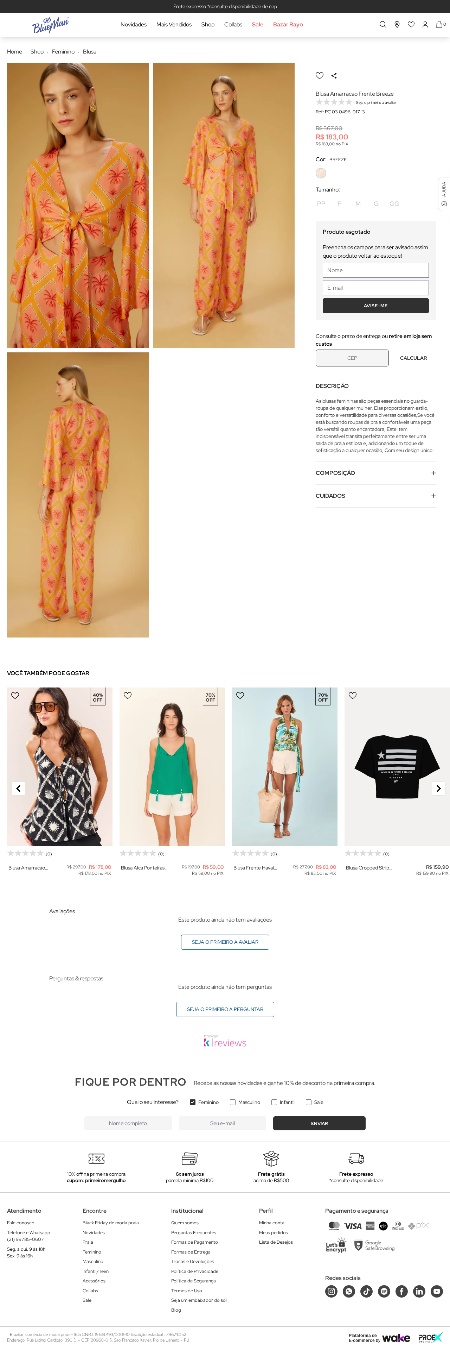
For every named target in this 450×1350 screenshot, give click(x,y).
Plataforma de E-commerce (363, 1338)
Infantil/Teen (96, 1271)
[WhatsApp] (349, 1291)
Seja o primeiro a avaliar (225, 942)
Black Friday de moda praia (111, 1223)
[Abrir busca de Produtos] (383, 24)
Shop (207, 24)
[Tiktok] (366, 1291)
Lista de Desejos (276, 1242)
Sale (257, 24)
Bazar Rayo (288, 24)
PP (321, 204)
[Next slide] (439, 788)
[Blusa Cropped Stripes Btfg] (397, 766)
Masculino (249, 1102)
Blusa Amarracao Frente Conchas (26, 868)
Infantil (287, 1102)
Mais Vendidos (174, 24)
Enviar (319, 1123)
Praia (88, 1242)
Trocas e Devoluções (192, 1261)
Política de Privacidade (194, 1271)
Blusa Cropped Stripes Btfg (370, 868)
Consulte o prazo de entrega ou (374, 340)
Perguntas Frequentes (193, 1233)
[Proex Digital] (431, 1337)
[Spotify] (384, 1291)
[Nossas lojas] (397, 24)
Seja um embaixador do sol (199, 1300)
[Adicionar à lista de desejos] (319, 76)
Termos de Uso (186, 1291)
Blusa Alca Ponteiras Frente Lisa (143, 868)
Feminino (208, 1102)
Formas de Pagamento (194, 1242)
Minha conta (271, 1223)
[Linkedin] (419, 1291)
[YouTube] (437, 1291)
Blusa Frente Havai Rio (253, 868)
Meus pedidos (273, 1233)
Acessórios (94, 1281)
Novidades (134, 24)
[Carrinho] (439, 24)
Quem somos (185, 1223)
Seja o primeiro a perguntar (225, 1009)
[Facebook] (402, 1291)
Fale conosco (20, 1223)
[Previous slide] (18, 788)
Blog (176, 1310)
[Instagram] (331, 1291)
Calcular (413, 358)
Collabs (233, 24)
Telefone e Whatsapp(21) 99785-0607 (28, 1236)
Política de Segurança (193, 1281)
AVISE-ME (376, 306)
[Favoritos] (411, 24)
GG (394, 204)
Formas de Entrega (191, 1252)
